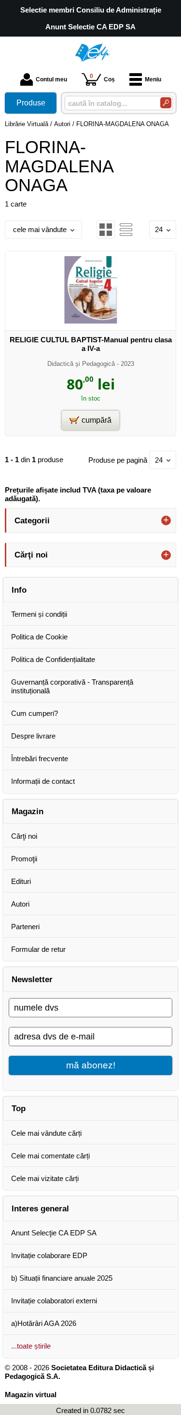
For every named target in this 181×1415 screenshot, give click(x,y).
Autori (20, 904)
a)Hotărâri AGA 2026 (43, 1323)
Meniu (153, 79)
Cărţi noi (24, 836)
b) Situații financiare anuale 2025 (61, 1278)
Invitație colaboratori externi (54, 1301)
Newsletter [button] (32, 979)
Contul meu (51, 79)
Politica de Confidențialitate (53, 659)
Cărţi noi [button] (31, 554)
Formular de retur (38, 949)
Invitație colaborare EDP (49, 1255)
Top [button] (19, 1108)
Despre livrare (33, 736)
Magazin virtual (30, 1394)
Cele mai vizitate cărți (45, 1178)
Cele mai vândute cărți (46, 1133)
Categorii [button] (32, 520)
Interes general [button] (40, 1208)
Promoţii (24, 859)
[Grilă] (106, 230)
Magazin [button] (27, 811)
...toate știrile (31, 1346)
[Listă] (126, 229)
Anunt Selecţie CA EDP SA (54, 1233)
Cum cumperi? (34, 713)
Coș (102, 78)
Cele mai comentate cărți (50, 1156)
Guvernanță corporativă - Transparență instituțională (72, 686)
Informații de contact (43, 781)
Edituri (21, 881)
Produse (30, 103)
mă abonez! (90, 1065)
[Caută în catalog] (165, 102)
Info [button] (19, 589)
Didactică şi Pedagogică (81, 363)
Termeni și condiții (39, 614)
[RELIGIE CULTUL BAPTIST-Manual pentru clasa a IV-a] (91, 321)
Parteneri (25, 926)
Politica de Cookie (39, 637)
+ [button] (166, 520)
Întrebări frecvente (39, 758)
